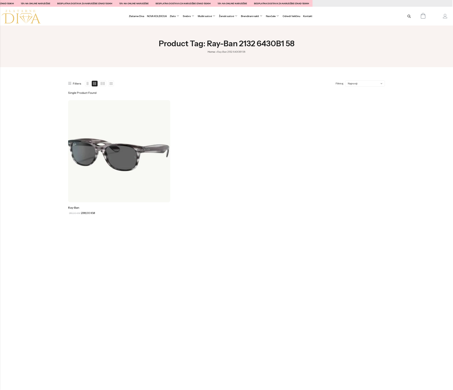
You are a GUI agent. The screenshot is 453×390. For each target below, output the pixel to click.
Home (211, 51)
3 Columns (95, 83)
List (111, 84)
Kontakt (307, 16)
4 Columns (102, 83)
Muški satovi (205, 16)
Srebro (187, 16)
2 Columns (87, 83)
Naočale (271, 16)
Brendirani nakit (250, 16)
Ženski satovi (226, 16)
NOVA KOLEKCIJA (157, 16)
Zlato (173, 16)
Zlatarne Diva (136, 16)
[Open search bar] (409, 16)
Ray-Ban (73, 207)
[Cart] (423, 15)
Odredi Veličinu (291, 16)
